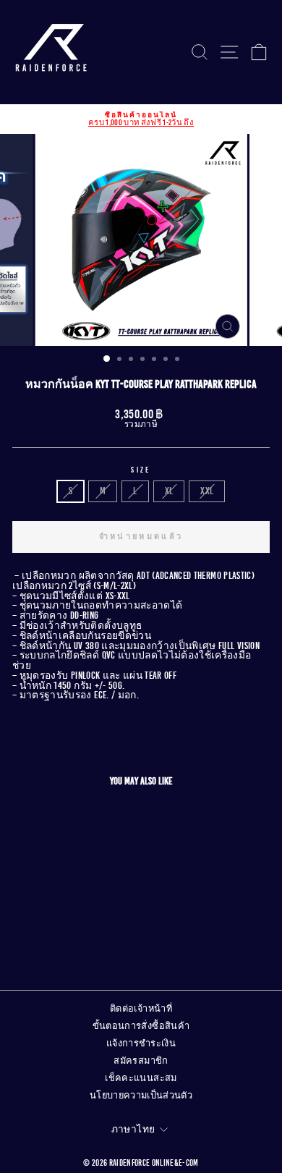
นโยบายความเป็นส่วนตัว (141, 1096)
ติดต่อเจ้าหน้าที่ (141, 1009)
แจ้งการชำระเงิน (141, 1043)
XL (169, 491)
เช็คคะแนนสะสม (140, 1078)
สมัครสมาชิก (141, 1061)
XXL (206, 491)
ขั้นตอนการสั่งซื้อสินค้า (141, 1026)
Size (140, 470)
